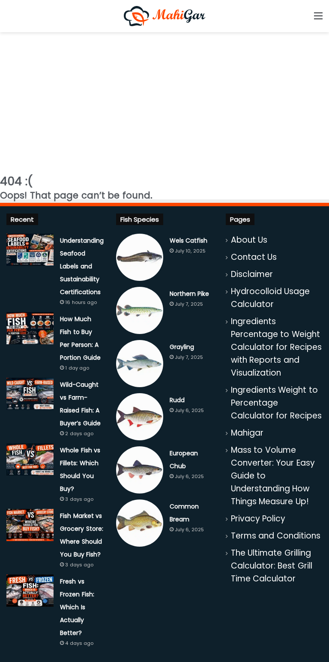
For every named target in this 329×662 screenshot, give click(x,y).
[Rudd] (139, 416)
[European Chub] (139, 469)
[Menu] (318, 19)
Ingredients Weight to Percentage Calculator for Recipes (276, 402)
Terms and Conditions (275, 536)
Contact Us (254, 257)
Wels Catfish (189, 240)
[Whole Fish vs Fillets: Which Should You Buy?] (30, 459)
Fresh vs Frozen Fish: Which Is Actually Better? (77, 607)
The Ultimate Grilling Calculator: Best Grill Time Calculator (271, 565)
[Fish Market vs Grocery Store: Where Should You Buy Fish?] (30, 525)
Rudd (177, 400)
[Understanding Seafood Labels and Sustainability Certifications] (30, 250)
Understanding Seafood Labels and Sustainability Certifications (82, 266)
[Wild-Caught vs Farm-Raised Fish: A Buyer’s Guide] (30, 394)
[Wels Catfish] (139, 257)
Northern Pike (189, 293)
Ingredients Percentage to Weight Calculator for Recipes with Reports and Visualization (276, 347)
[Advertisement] (164, 101)
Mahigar (247, 433)
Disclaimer (252, 274)
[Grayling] (139, 363)
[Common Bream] (139, 523)
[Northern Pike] (139, 310)
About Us (249, 240)
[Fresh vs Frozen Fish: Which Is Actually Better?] (30, 591)
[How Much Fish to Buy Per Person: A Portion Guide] (30, 328)
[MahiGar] (164, 16)
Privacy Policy (258, 518)
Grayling (182, 347)
